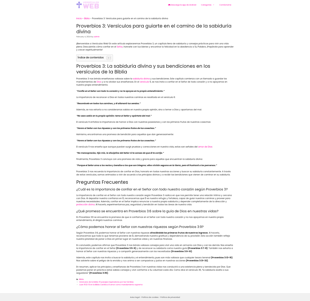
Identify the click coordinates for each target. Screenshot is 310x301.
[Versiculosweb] (87, 5)
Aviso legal (135, 297)
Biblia (87, 18)
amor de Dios (205, 146)
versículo (144, 81)
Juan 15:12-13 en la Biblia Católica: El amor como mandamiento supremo (111, 284)
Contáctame (225, 5)
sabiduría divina (141, 78)
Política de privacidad (170, 297)
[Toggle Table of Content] (107, 58)
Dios (99, 81)
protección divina (85, 204)
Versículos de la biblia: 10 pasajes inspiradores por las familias (106, 282)
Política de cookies (150, 297)
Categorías (206, 5)
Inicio (79, 18)
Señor (120, 46)
